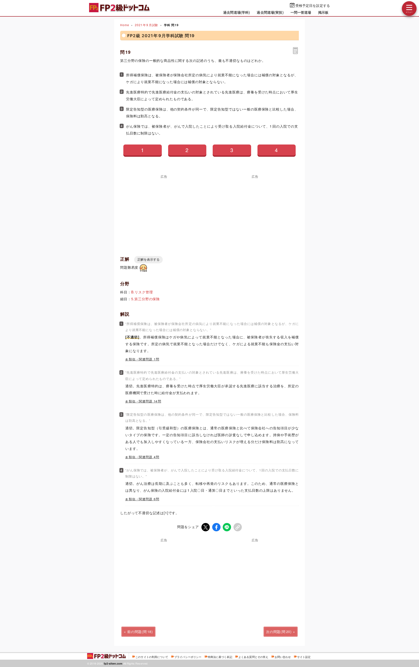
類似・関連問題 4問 (144, 457)
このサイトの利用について (151, 657)
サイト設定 (304, 657)
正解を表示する (148, 259)
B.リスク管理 (142, 291)
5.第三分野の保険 (145, 298)
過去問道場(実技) (270, 12)
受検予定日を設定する (312, 5)
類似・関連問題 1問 (144, 359)
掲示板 (323, 12)
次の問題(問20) (279, 631)
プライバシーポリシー (187, 657)
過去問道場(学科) (236, 12)
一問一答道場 (301, 12)
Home (124, 25)
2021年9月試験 (146, 25)
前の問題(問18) (140, 631)
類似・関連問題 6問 (144, 499)
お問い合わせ (283, 657)
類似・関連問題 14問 (145, 401)
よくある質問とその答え (253, 657)
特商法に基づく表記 (220, 657)
